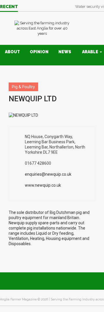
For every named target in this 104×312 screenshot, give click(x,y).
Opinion (39, 51)
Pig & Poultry (23, 87)
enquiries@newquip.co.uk (48, 174)
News (64, 51)
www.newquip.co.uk (43, 185)
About (12, 51)
